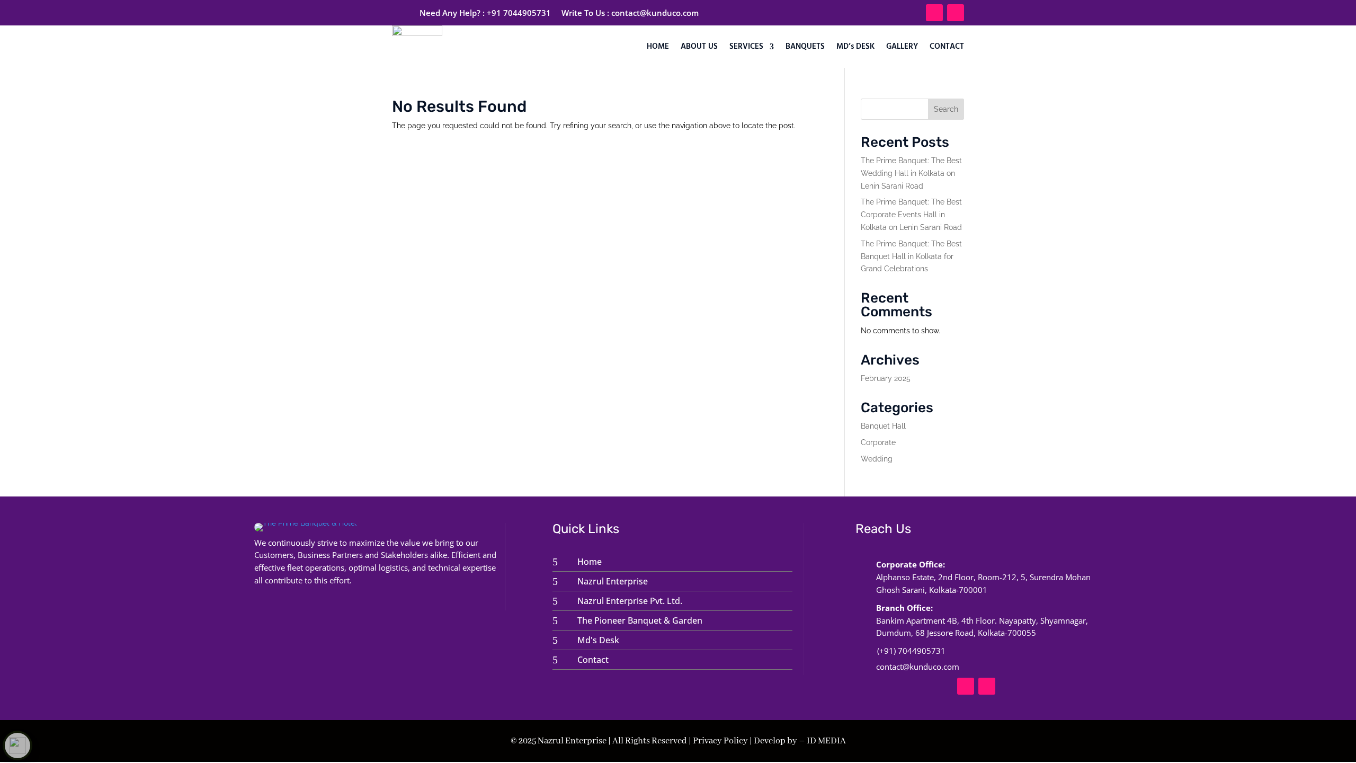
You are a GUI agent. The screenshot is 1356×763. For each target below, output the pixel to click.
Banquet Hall (883, 426)
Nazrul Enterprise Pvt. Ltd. (629, 601)
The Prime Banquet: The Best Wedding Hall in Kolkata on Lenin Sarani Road (911, 173)
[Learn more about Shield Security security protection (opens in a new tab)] (17, 745)
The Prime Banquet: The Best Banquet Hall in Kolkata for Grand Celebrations (911, 256)
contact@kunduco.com (655, 12)
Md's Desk (598, 640)
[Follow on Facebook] (934, 12)
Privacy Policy (720, 741)
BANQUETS (805, 46)
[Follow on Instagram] (955, 12)
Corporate (878, 442)
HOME (658, 46)
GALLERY (902, 46)
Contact (593, 660)
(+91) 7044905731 (911, 650)
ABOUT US (699, 46)
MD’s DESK (855, 46)
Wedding (877, 459)
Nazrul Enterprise (612, 581)
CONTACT (947, 46)
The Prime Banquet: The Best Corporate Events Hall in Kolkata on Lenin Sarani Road (911, 215)
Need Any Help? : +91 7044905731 (485, 12)
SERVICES (746, 46)
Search (946, 109)
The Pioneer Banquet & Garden (639, 620)
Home (589, 561)
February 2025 (886, 378)
